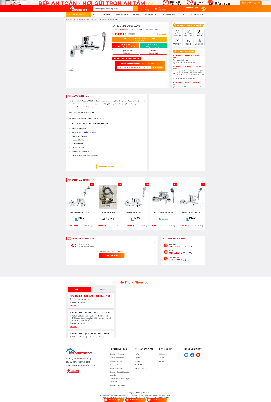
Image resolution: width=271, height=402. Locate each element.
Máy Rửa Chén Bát (122, 14)
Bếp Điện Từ (138, 361)
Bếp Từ (95, 14)
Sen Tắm (94, 19)
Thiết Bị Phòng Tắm (82, 19)
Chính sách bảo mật (116, 365)
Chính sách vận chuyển (117, 354)
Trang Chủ (69, 19)
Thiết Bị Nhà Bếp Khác (168, 14)
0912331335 (78, 359)
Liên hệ (161, 361)
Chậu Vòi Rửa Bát (150, 14)
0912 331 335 (174, 246)
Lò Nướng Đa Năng (196, 14)
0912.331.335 (191, 63)
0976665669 (77, 362)
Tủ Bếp (183, 14)
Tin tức (161, 358)
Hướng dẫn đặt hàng (116, 368)
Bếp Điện (137, 358)
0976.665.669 (180, 63)
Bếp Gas (136, 14)
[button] (68, 206)
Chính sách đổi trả (116, 361)
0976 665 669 (174, 253)
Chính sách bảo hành (117, 358)
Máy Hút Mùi (107, 14)
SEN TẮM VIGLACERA (89, 132)
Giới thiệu (162, 354)
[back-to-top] (267, 388)
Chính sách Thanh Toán (117, 385)
